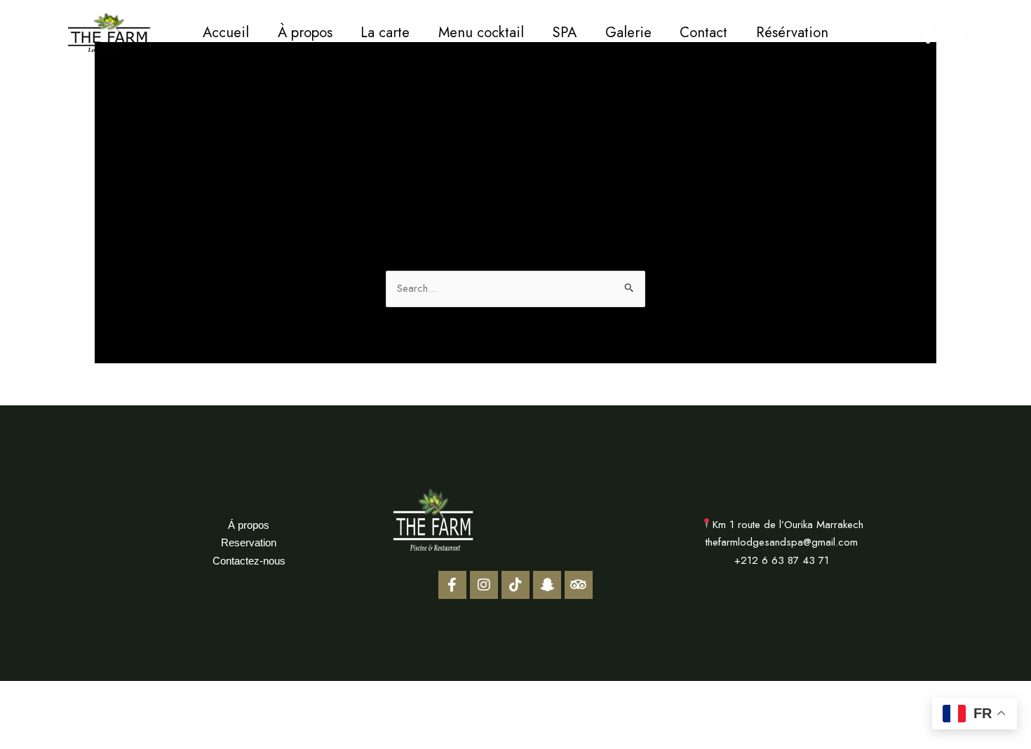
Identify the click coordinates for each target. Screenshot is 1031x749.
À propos (305, 32)
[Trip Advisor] (980, 34)
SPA (564, 32)
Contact (703, 32)
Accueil (226, 32)
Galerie (628, 32)
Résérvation (792, 32)
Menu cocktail (481, 32)
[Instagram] (954, 34)
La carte (385, 32)
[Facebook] (928, 34)
